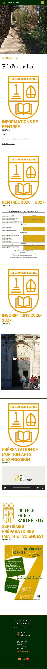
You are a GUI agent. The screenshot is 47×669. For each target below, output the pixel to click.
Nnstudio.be (25, 664)
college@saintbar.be (21, 647)
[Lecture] (5, 488)
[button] (23, 478)
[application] (23, 478)
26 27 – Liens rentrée (8, 144)
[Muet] (38, 488)
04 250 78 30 (20, 648)
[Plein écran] (42, 488)
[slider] (21, 487)
